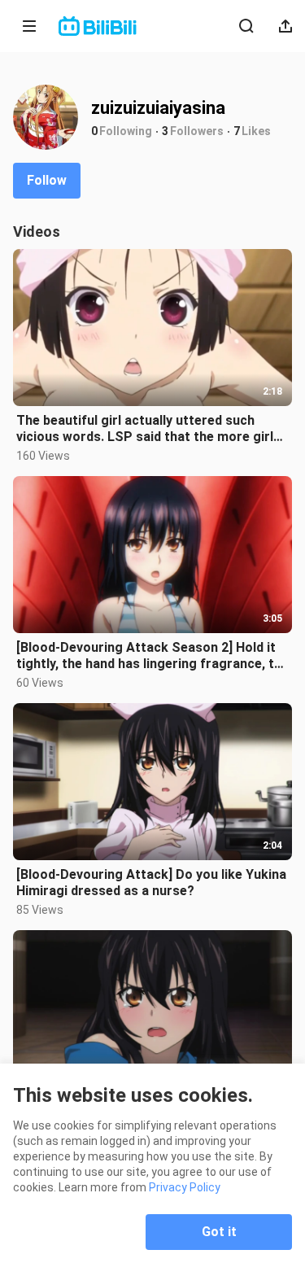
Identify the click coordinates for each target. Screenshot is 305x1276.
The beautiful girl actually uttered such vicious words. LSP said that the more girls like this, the (148, 429)
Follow (47, 180)
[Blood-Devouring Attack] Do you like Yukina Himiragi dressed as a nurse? (151, 882)
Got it (219, 1231)
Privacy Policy (184, 1187)
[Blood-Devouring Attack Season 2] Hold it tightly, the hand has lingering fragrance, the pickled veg (152, 656)
